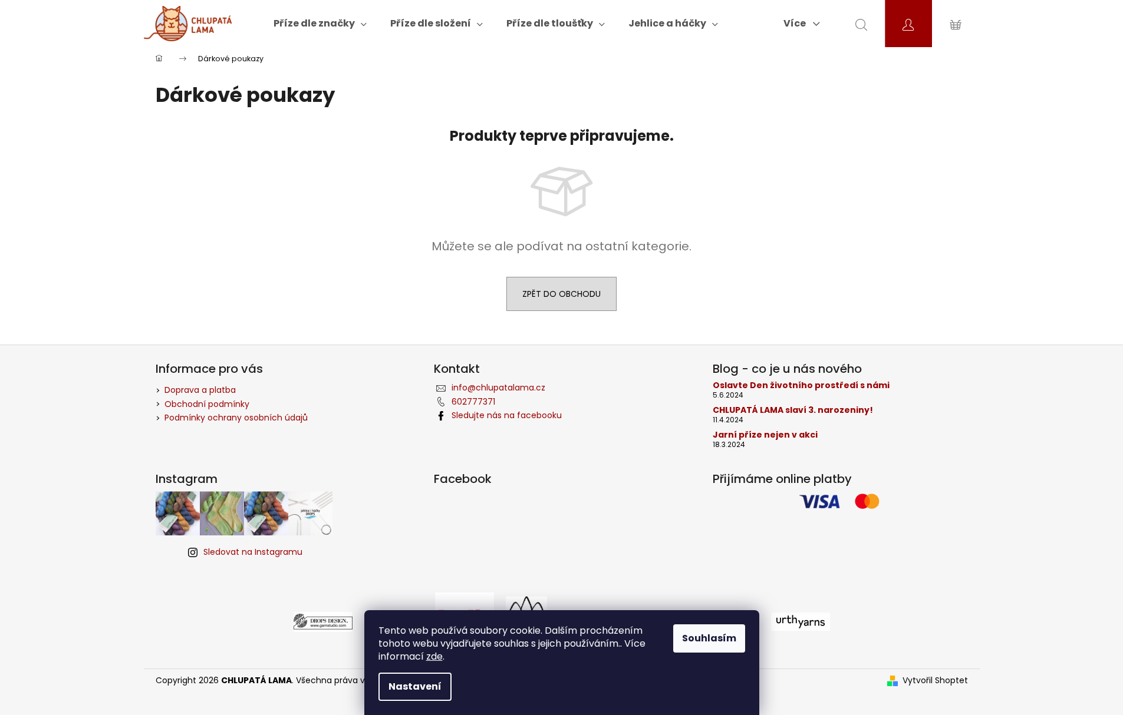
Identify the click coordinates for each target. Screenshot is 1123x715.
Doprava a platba (200, 390)
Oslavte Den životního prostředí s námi (801, 385)
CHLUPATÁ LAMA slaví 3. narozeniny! (793, 410)
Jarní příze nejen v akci (765, 435)
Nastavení (415, 686)
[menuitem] (320, 23)
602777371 (473, 402)
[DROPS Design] (323, 621)
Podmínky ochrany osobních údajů (236, 417)
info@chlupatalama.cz (498, 387)
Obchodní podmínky (206, 404)
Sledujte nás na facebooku (507, 415)
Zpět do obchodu (561, 294)
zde (434, 656)
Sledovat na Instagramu (252, 552)
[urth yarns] (800, 621)
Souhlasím (709, 638)
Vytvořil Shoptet (935, 680)
